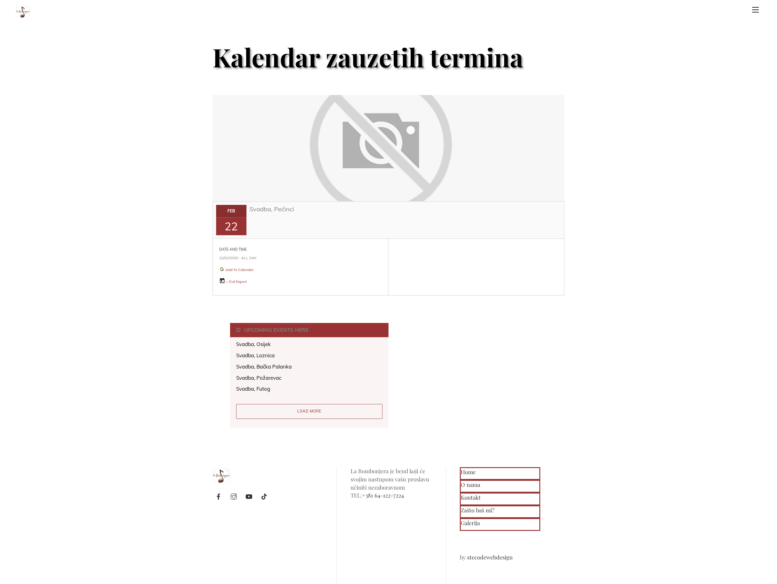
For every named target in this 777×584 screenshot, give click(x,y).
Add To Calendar (239, 269)
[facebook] (218, 495)
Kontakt (471, 497)
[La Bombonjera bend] (23, 10)
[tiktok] (264, 495)
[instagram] (234, 495)
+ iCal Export (236, 281)
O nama (470, 484)
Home (468, 472)
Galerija (470, 523)
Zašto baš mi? (477, 510)
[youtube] (249, 495)
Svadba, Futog (253, 388)
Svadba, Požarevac (258, 378)
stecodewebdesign (490, 557)
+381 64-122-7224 (383, 495)
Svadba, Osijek (253, 344)
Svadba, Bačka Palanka (264, 366)
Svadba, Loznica (255, 355)
